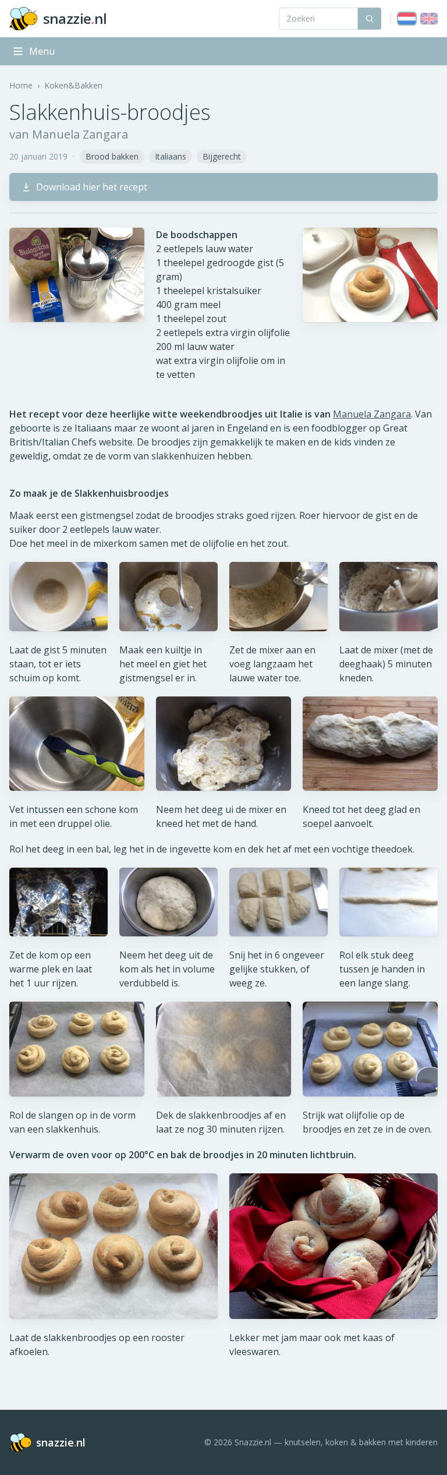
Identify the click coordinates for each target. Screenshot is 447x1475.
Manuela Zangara (372, 414)
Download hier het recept (91, 187)
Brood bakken (112, 156)
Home (21, 85)
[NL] (407, 18)
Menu (42, 51)
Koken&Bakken (73, 85)
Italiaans (170, 156)
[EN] (429, 18)
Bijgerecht (222, 156)
